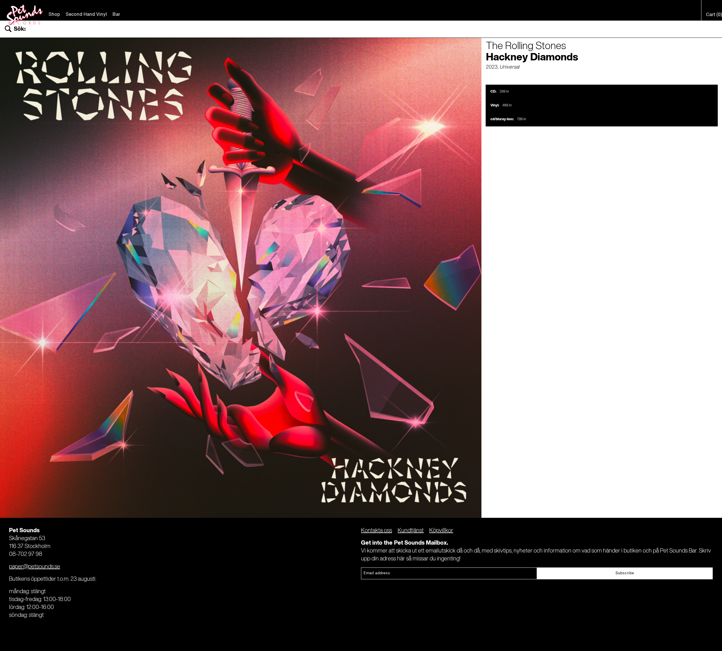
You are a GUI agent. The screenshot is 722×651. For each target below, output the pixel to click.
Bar (116, 14)
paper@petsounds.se (34, 567)
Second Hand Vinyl (86, 14)
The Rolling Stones (526, 46)
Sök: (20, 29)
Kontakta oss (376, 531)
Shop (54, 14)
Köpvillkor (441, 531)
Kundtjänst (411, 531)
